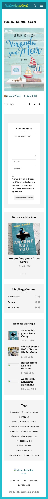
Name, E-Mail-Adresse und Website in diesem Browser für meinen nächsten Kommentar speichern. (23, 185)
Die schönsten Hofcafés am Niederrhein (30, 349)
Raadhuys (15, 455)
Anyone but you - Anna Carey (24, 260)
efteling (24, 417)
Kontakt (14, 481)
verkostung (31, 455)
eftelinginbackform (24, 422)
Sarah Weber (14, 96)
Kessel (14, 431)
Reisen (11, 302)
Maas (15, 436)
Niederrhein (14, 296)
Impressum (24, 485)
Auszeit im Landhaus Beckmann (28, 381)
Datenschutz (30, 481)
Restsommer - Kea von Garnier (30, 365)
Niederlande (24, 441)
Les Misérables (29, 431)
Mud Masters (29, 436)
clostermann (30, 412)
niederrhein (24, 446)
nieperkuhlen (24, 450)
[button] (21, 273)
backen (15, 412)
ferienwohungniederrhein (24, 426)
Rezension (13, 307)
